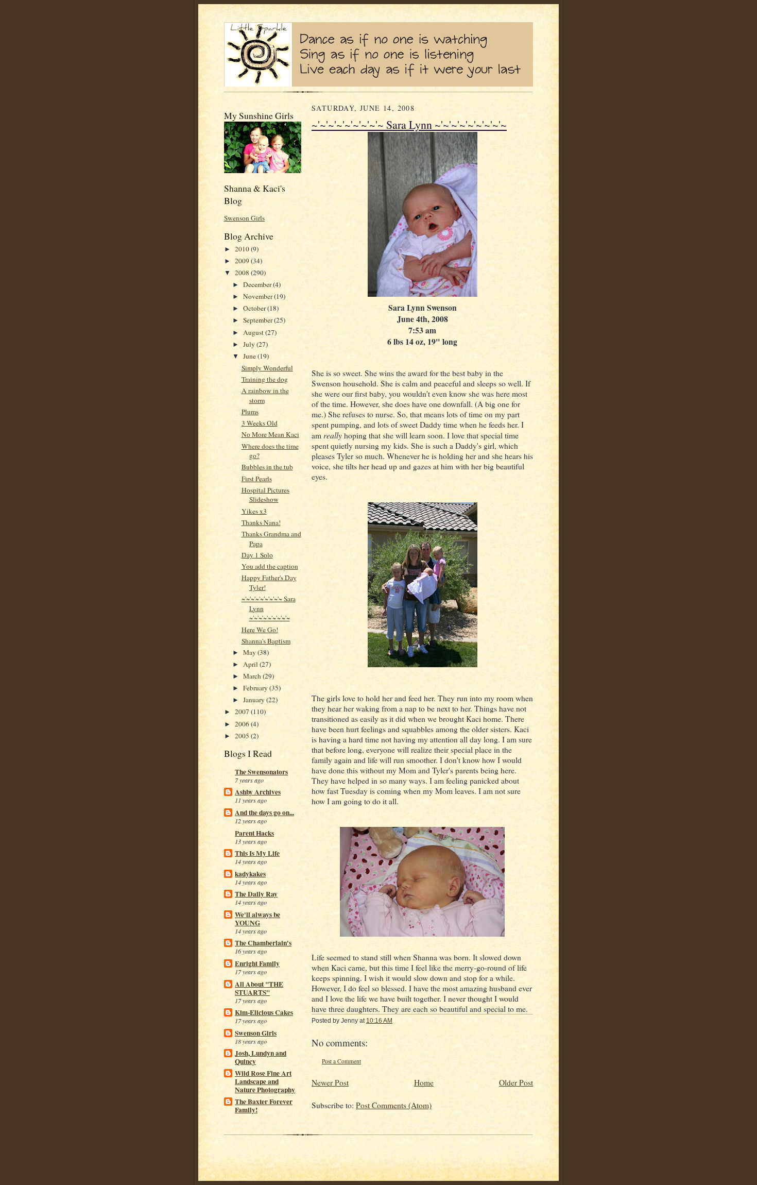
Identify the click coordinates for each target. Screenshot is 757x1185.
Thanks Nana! (261, 522)
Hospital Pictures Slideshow (265, 494)
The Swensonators (261, 772)
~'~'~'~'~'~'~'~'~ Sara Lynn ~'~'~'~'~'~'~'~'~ (409, 124)
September (258, 320)
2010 (243, 248)
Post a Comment (341, 1061)
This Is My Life (257, 853)
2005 (243, 735)
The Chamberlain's (263, 943)
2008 (243, 272)
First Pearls (257, 478)
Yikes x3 (254, 511)
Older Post (516, 1082)
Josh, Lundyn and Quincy (260, 1057)
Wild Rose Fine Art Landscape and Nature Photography (265, 1081)
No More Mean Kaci (270, 434)
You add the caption (270, 566)
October (255, 308)
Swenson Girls (244, 218)
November (258, 296)
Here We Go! (260, 629)
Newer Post (330, 1082)
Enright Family (257, 963)
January (254, 699)
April (251, 664)
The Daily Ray (256, 894)
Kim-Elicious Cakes (264, 1012)
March (253, 676)
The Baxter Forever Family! (264, 1105)
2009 (243, 260)
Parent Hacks (254, 833)
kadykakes (250, 874)
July (249, 344)
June (250, 356)
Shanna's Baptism (266, 641)
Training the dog (265, 379)
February (256, 687)
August (254, 332)
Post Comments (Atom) (394, 1105)
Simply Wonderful (267, 368)
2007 (243, 711)
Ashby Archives (258, 792)
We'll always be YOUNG (257, 918)
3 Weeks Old (260, 423)
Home (424, 1082)
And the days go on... (264, 812)
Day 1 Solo (257, 555)
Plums (250, 411)
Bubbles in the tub (267, 466)
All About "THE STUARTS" (259, 988)
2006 (243, 724)
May (250, 652)
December (258, 284)
